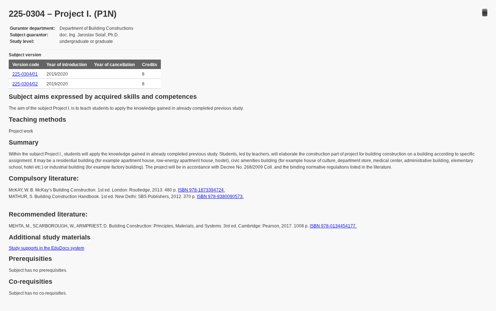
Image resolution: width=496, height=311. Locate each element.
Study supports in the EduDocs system (46, 248)
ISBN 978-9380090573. (220, 196)
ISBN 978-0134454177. (333, 226)
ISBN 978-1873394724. (201, 190)
